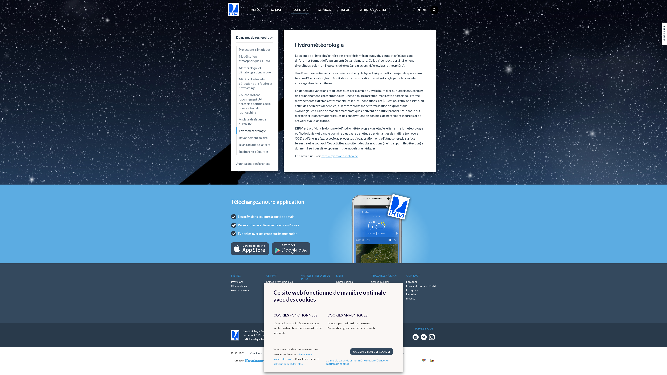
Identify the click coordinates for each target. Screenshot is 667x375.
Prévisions (237, 281)
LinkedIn (411, 294)
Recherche (300, 9)
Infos (345, 9)
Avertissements (240, 290)
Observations (239, 286)
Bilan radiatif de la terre (254, 145)
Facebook (411, 281)
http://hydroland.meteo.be (340, 156)
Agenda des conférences (253, 163)
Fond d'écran (664, 33)
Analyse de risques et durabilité (253, 121)
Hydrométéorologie (252, 131)
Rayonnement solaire (253, 138)
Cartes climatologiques (279, 281)
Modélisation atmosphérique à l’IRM (254, 59)
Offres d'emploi (380, 281)
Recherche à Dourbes (254, 151)
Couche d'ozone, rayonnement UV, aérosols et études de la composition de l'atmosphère (255, 103)
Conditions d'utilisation (262, 353)
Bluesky (410, 298)
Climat (276, 9)
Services (324, 9)
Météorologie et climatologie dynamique (255, 70)
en (424, 10)
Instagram (412, 290)
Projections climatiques (254, 49)
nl (414, 10)
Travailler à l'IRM (384, 275)
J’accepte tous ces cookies (371, 351)
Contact (413, 275)
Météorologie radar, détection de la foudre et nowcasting (255, 83)
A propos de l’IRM (373, 9)
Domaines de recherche (252, 37)
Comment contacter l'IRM (421, 286)
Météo (255, 9)
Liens (340, 275)
